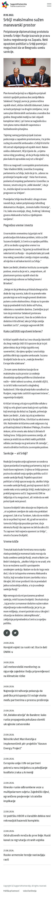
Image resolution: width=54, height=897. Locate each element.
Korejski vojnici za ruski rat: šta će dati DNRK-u (25, 648)
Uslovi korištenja (29, 891)
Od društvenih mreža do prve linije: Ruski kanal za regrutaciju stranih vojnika (27, 836)
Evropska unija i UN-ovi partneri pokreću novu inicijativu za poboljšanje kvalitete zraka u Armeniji (25, 765)
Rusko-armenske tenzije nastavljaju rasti (24, 855)
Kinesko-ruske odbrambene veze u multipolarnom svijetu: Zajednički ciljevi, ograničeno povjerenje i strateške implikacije (26, 792)
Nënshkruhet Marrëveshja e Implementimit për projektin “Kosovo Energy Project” (25, 741)
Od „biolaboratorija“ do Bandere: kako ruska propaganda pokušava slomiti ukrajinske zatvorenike (24, 717)
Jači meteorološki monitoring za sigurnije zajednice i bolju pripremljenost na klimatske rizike (26, 669)
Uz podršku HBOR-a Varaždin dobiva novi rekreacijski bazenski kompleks (27, 816)
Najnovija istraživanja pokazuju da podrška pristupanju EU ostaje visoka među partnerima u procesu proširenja (25, 693)
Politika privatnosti (11, 891)
